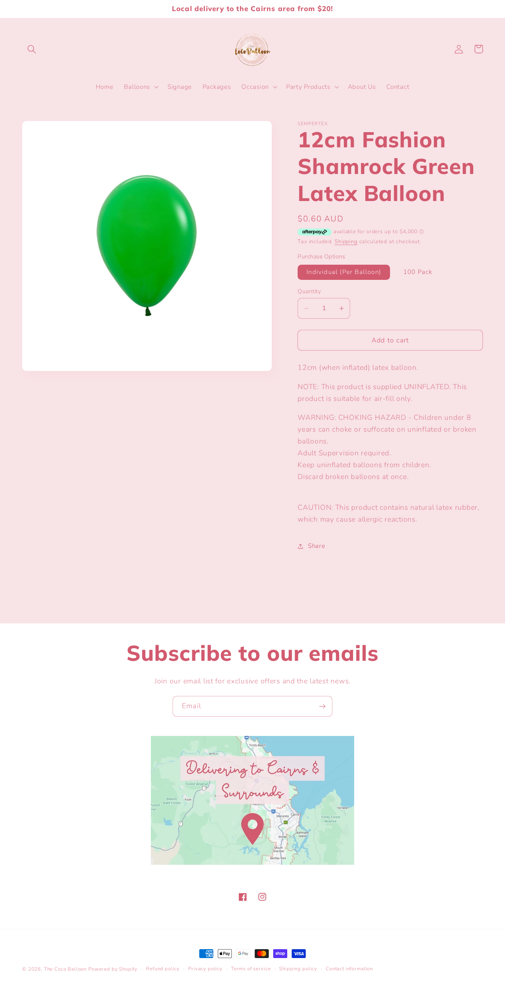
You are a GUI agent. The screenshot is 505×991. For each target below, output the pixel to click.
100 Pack (418, 272)
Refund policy (163, 968)
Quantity (309, 291)
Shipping (346, 241)
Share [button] (316, 546)
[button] (32, 49)
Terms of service (251, 968)
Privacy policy (205, 968)
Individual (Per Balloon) (343, 272)
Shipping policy (298, 968)
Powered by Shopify (113, 969)
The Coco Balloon (65, 969)
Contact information (349, 968)
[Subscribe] (322, 706)
